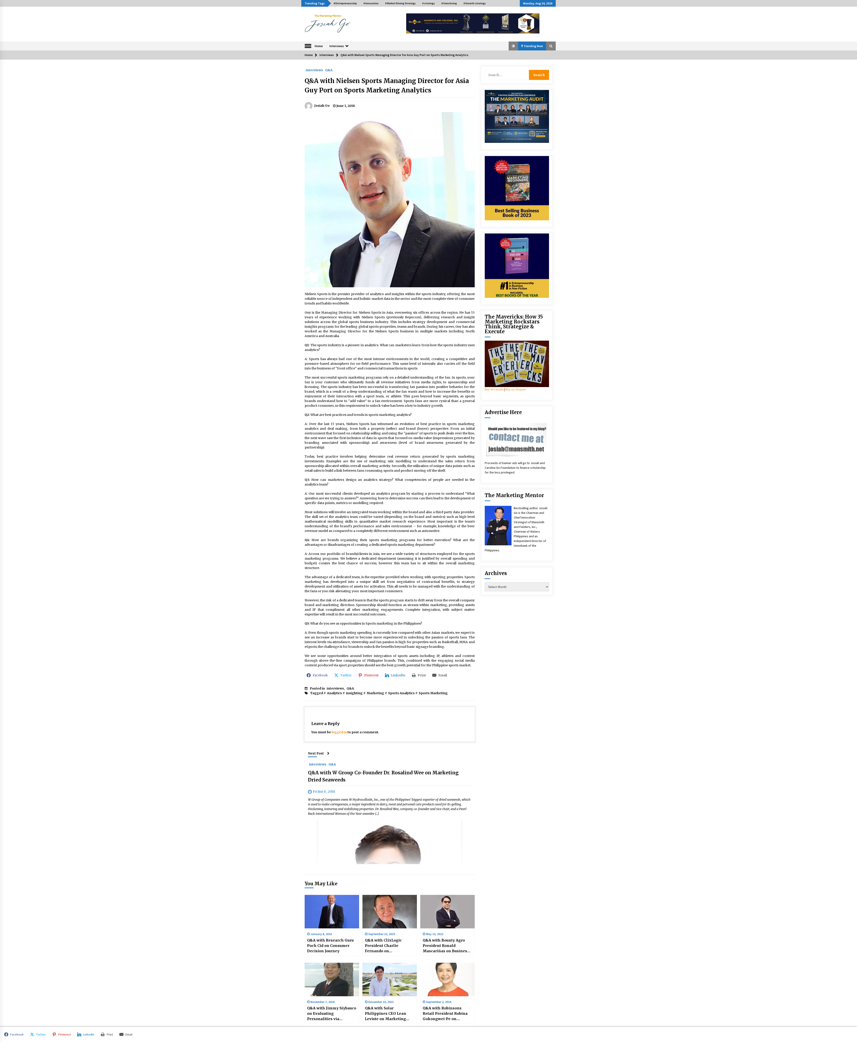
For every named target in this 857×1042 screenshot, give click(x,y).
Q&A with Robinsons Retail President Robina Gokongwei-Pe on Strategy (445, 1013)
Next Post (316, 753)
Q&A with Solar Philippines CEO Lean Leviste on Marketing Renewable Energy (385, 1013)
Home (319, 46)
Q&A (329, 70)
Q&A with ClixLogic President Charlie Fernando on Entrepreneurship (383, 946)
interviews (314, 70)
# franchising (449, 3)
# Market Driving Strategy (400, 3)
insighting (354, 693)
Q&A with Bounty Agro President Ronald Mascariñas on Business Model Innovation (446, 946)
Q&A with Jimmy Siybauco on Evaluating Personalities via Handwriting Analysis (331, 1013)
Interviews (336, 46)
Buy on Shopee (516, 389)
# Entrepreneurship (345, 3)
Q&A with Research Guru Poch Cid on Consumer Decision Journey (330, 945)
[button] (513, 46)
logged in (339, 732)
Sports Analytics (401, 693)
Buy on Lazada (494, 389)
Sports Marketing (433, 693)
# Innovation (371, 3)
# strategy (428, 3)
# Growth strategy (475, 3)
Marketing (375, 693)
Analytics (334, 693)
